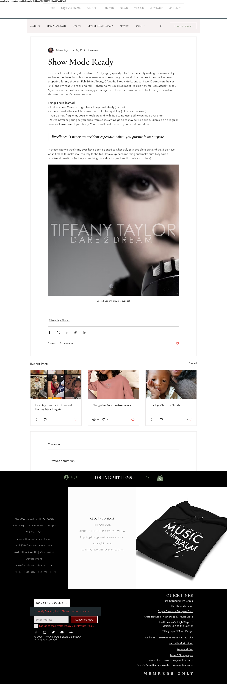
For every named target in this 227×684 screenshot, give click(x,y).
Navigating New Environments (111, 405)
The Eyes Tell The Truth (165, 405)
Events (77, 26)
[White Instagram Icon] (44, 632)
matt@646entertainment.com (34, 565)
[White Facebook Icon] (36, 632)
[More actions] (177, 50)
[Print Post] (84, 332)
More (139, 26)
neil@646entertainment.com (34, 545)
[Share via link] (75, 332)
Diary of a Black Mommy (100, 26)
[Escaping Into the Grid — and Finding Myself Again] (56, 384)
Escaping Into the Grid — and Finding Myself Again (53, 407)
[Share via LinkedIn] (67, 332)
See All (193, 363)
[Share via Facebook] (49, 332)
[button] (161, 25)
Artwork (124, 26)
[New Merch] (113, 384)
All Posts (35, 26)
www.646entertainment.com (34, 539)
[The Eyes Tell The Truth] (171, 384)
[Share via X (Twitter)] (58, 332)
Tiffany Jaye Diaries (56, 26)
